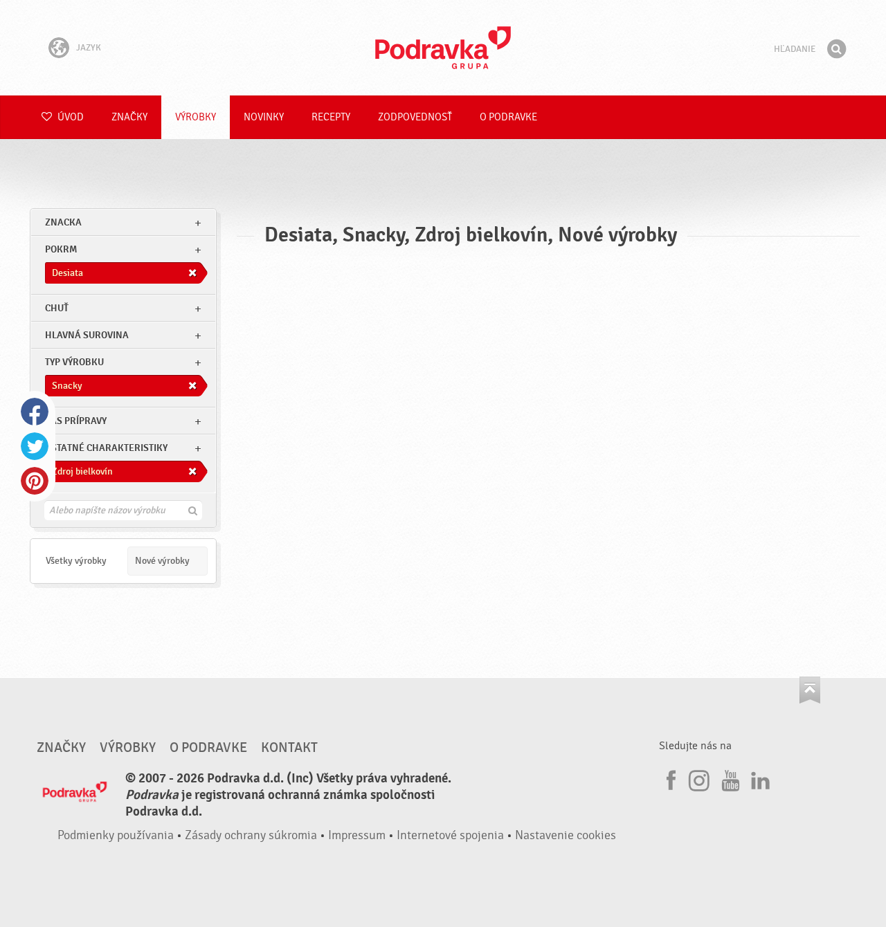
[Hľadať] (836, 49)
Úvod (69, 117)
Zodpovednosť (415, 117)
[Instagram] (699, 778)
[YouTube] (728, 778)
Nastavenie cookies (565, 835)
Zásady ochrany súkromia (251, 835)
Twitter (34, 446)
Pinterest (34, 481)
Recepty (330, 117)
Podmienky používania (115, 835)
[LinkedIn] (758, 778)
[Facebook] (669, 778)
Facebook (34, 411)
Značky (129, 117)
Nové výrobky (162, 561)
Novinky (264, 117)
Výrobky (195, 117)
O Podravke (508, 117)
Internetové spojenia (450, 835)
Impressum (357, 835)
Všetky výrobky (76, 561)
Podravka (443, 48)
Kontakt (289, 748)
